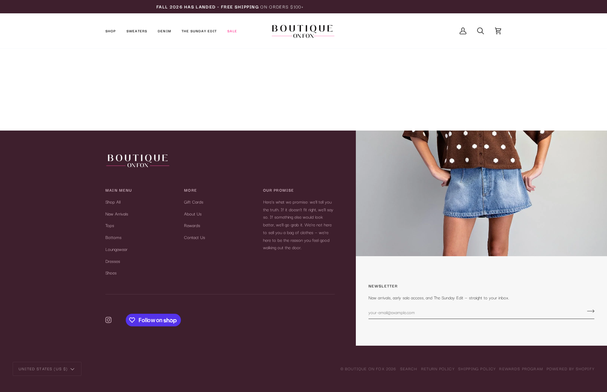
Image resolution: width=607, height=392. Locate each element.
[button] (113, 30)
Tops (109, 225)
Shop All (112, 201)
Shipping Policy (477, 368)
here (325, 101)
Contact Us (194, 237)
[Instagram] (108, 320)
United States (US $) (43, 368)
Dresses (112, 261)
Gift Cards (193, 201)
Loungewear (116, 249)
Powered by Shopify (570, 368)
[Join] (588, 311)
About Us (193, 213)
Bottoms (113, 237)
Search (409, 368)
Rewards (192, 225)
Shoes (111, 272)
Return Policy (438, 368)
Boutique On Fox (365, 368)
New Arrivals (116, 213)
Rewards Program (521, 368)
